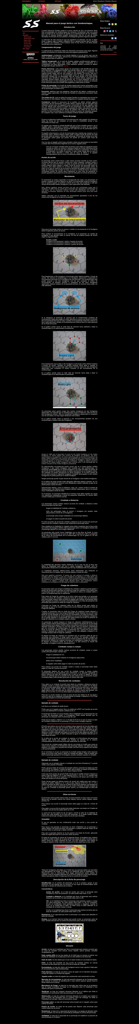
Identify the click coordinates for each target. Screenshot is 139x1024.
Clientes (108, 1)
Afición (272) (27, 37)
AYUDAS (41, 1)
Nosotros (101, 1)
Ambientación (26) (28, 38)
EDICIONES (26, 1)
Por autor (26, 49)
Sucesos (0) (27, 43)
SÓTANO (58, 1)
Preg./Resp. (27, 47)
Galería (66, 66)
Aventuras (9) (27, 45)
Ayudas (25, 35)
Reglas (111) (27, 40)
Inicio (95, 1)
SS (24, 33)
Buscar (114, 1)
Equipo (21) (27, 42)
